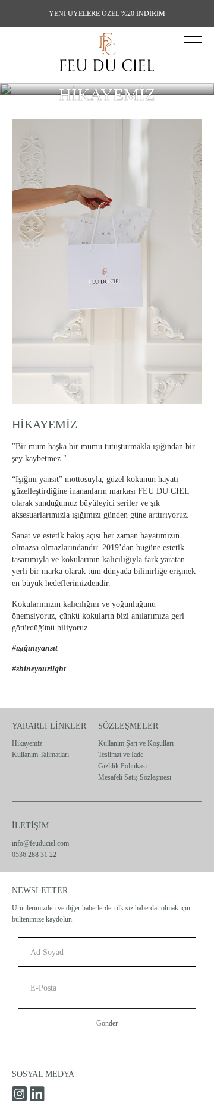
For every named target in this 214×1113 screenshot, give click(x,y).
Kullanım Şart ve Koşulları (136, 743)
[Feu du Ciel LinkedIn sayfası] (37, 1093)
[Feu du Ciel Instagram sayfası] (19, 1093)
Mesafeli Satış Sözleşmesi (134, 777)
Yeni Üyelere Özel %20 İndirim (107, 14)
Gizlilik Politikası (122, 766)
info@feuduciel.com (40, 843)
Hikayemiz (27, 743)
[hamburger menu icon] (193, 39)
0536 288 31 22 (34, 854)
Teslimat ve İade (120, 755)
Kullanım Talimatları (40, 755)
